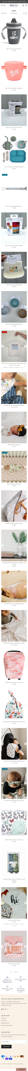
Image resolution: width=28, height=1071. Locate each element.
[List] (26, 13)
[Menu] (1, 5)
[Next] (25, 31)
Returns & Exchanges (6, 1025)
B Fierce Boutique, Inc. (9, 1063)
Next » (16, 972)
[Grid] (23, 13)
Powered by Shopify (18, 1063)
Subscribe (6, 1046)
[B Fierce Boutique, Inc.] (14, 5)
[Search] (5, 5)
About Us (3, 1018)
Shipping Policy (5, 1023)
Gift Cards (3, 1020)
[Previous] (2, 31)
